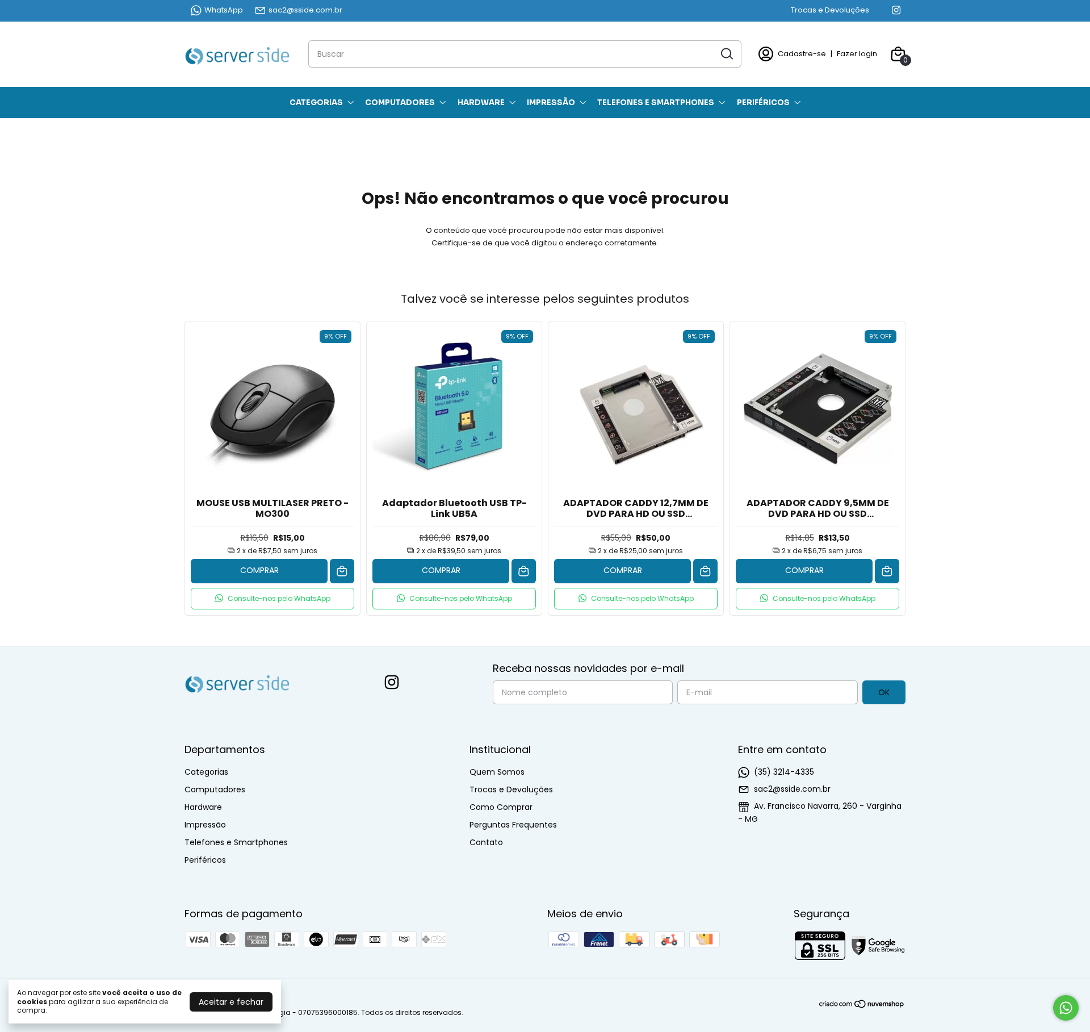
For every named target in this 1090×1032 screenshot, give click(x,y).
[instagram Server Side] (896, 10)
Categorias (316, 102)
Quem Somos (497, 772)
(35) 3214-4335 (784, 772)
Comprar (259, 570)
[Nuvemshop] (862, 1006)
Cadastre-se (802, 53)
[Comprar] (342, 571)
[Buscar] (726, 53)
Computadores (400, 102)
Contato (486, 842)
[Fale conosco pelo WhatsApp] (1066, 1008)
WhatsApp (223, 10)
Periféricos (763, 102)
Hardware (481, 102)
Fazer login (857, 53)
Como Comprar (501, 807)
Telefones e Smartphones (655, 102)
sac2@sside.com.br (305, 10)
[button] (272, 598)
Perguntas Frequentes (513, 824)
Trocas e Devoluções (830, 10)
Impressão (551, 102)
